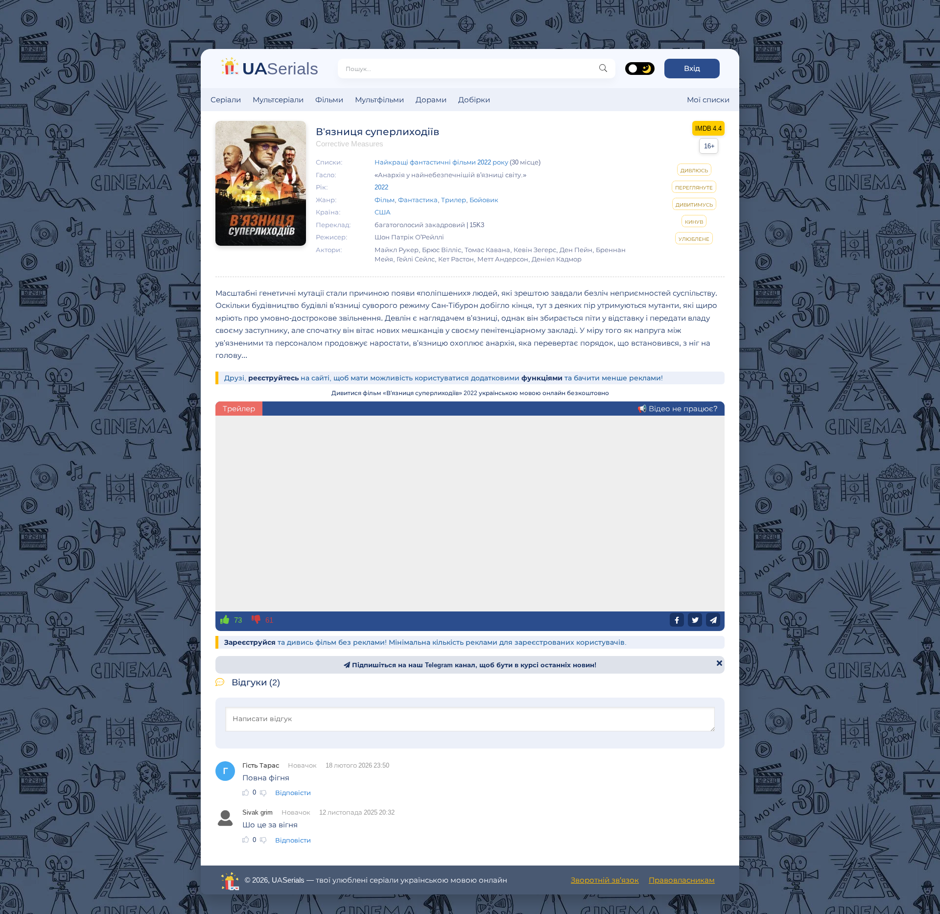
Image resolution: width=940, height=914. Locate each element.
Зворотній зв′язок (605, 880)
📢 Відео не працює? (677, 408)
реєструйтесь (273, 378)
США (383, 212)
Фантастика (418, 200)
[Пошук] (603, 68)
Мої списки (708, 99)
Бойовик (484, 200)
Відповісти (293, 793)
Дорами (431, 99)
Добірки (474, 99)
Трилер (453, 200)
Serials (280, 68)
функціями (542, 378)
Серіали (226, 99)
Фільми (329, 99)
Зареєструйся (250, 642)
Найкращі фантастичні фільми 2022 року (441, 162)
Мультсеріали (278, 99)
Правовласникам (682, 880)
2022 (381, 187)
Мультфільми (379, 99)
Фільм (385, 200)
